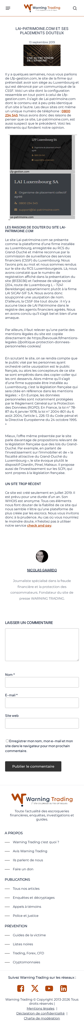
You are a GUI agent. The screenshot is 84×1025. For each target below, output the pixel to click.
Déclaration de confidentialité (40, 1013)
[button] (8, 8)
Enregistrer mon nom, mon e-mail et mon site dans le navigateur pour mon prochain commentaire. (39, 746)
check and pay (39, 525)
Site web (12, 715)
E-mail (11, 695)
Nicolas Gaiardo (42, 570)
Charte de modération (42, 1018)
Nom (10, 674)
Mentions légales (40, 1008)
